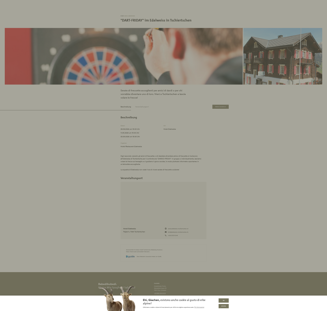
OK (224, 300)
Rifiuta (223, 306)
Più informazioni (199, 307)
